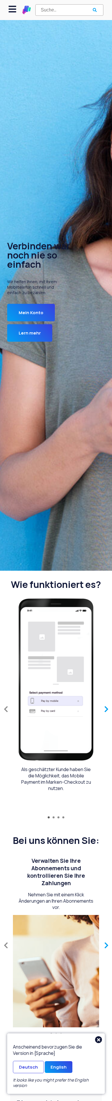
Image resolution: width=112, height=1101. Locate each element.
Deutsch (28, 1067)
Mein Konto (31, 313)
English (59, 1067)
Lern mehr (30, 333)
